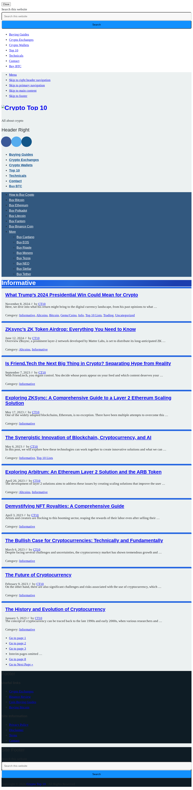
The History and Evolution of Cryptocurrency (55, 609)
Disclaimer (16, 730)
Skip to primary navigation (27, 85)
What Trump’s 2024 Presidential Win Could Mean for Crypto (71, 294)
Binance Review (20, 697)
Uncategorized (125, 315)
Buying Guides (19, 34)
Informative (27, 315)
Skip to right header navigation (30, 80)
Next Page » (21, 664)
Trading (108, 315)
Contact (14, 61)
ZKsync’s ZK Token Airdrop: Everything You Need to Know (70, 329)
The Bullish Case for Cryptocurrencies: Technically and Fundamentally (84, 540)
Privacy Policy (18, 725)
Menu (13, 75)
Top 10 (13, 50)
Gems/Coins (69, 315)
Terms (13, 735)
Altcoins (42, 315)
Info (81, 315)
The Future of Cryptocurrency (38, 574)
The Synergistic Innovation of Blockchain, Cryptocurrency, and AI (78, 437)
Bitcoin (54, 315)
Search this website (14, 9)
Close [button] (6, 4)
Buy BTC (15, 66)
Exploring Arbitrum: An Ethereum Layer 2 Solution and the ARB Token (83, 471)
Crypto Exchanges (21, 40)
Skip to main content (23, 90)
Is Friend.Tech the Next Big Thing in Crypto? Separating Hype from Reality (88, 363)
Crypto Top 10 (36, 784)
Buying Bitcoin (19, 707)
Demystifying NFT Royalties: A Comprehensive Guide (64, 506)
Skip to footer (18, 96)
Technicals (16, 55)
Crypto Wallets (19, 45)
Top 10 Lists (93, 315)
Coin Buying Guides (22, 702)
